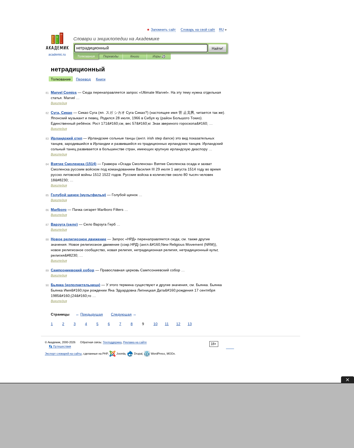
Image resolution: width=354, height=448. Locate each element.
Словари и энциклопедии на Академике (116, 38)
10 (155, 324)
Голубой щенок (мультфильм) (78, 195)
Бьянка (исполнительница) (75, 285)
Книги (134, 56)
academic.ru (57, 54)
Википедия (59, 103)
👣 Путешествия (60, 346)
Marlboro (59, 209)
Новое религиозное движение (78, 239)
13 (190, 324)
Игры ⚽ (159, 56)
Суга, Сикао (61, 112)
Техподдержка (112, 342)
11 (167, 324)
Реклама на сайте (135, 342)
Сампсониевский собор (72, 270)
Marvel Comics (64, 92)
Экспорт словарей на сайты (63, 353)
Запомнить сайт (163, 30)
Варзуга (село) (64, 224)
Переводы (110, 56)
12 (178, 324)
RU (221, 30)
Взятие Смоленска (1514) (73, 164)
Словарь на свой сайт (198, 30)
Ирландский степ (66, 138)
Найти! (217, 48)
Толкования (86, 56)
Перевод (83, 79)
